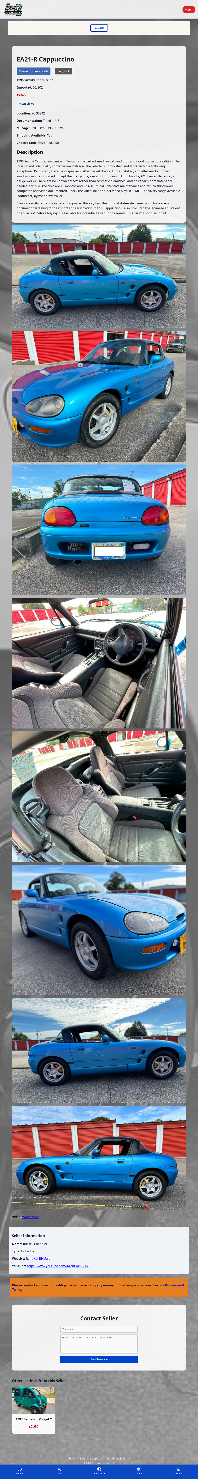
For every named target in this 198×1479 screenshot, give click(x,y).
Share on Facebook (33, 71)
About (71, 1458)
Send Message (99, 1359)
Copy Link (63, 71)
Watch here (30, 1217)
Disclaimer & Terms (118, 1458)
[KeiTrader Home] (13, 9)
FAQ (82, 1458)
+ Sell (188, 9)
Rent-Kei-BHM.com (39, 1258)
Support (95, 1458)
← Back (99, 27)
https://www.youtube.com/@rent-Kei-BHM (58, 1266)
